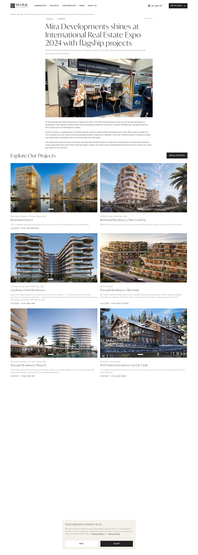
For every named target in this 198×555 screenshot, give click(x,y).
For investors (69, 5)
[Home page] (19, 5)
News (81, 5)
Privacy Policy (98, 534)
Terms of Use (114, 534)
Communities (40, 5)
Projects (54, 5)
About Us (92, 5)
